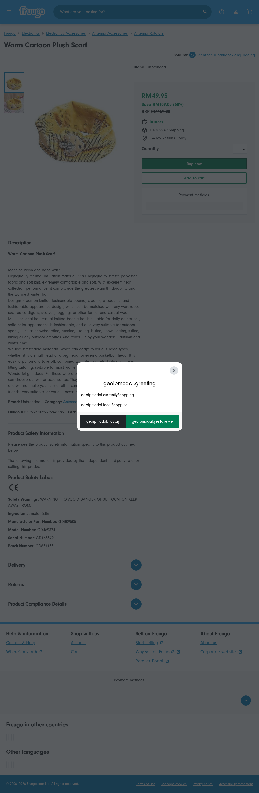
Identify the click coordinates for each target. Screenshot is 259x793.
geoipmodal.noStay (103, 421)
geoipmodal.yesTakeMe (152, 421)
